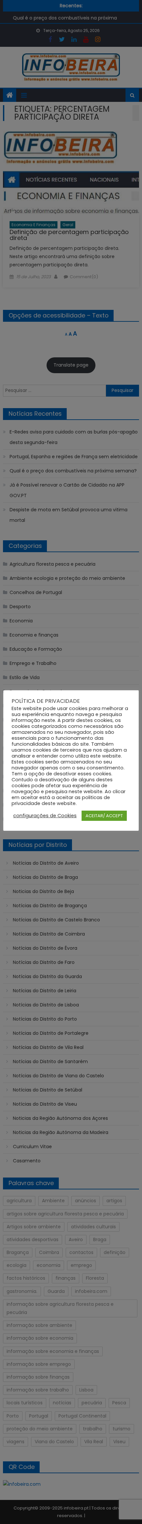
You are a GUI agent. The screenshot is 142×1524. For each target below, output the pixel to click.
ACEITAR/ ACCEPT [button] (104, 816)
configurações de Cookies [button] (45, 816)
